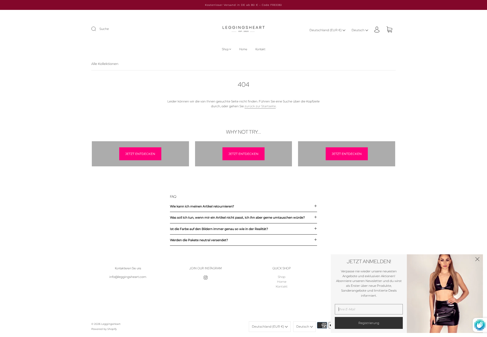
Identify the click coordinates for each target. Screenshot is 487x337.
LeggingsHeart (110, 324)
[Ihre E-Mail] (369, 309)
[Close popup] (477, 259)
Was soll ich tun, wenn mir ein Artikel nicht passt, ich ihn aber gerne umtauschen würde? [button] (237, 217)
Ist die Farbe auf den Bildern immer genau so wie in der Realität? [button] (219, 229)
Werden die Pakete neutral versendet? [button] (199, 240)
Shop (225, 49)
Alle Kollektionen (104, 64)
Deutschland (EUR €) (325, 30)
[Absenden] (96, 28)
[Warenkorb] (389, 30)
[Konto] (377, 29)
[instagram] (205, 277)
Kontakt (260, 49)
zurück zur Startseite (260, 106)
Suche (104, 29)
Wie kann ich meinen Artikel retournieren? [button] (202, 206)
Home (243, 49)
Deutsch (358, 30)
